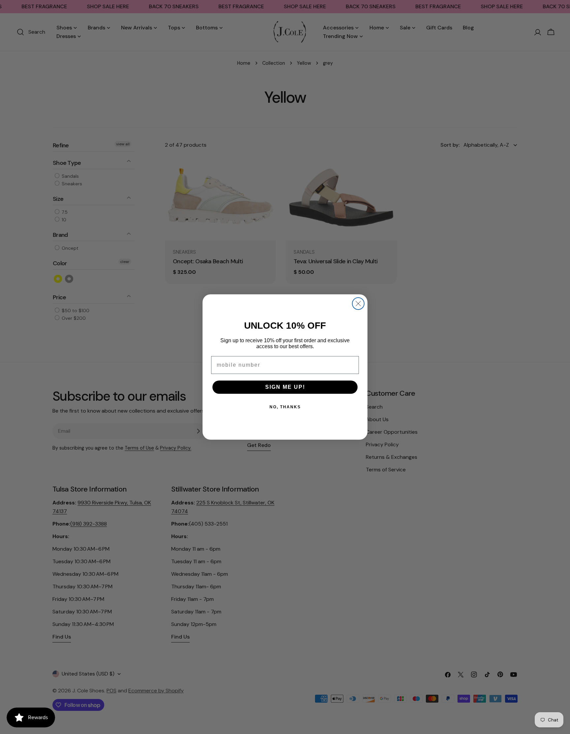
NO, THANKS (285, 407)
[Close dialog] (358, 304)
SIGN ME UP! (285, 387)
